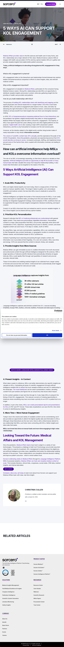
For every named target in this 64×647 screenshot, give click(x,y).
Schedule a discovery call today (13, 473)
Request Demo (50, 4)
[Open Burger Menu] (60, 4)
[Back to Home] (9, 5)
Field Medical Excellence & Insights (12, 588)
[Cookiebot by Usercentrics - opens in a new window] (55, 311)
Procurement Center (39, 601)
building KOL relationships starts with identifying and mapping (33, 102)
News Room (5, 625)
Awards (4, 622)
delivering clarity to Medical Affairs (21, 459)
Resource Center (38, 585)
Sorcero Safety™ (38, 570)
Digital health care (15, 125)
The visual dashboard (20, 389)
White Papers (37, 598)
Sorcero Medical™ (38, 564)
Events (4, 632)
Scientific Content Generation (10, 598)
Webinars (36, 591)
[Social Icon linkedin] (38, 4)
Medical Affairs (30, 89)
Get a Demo (8, 469)
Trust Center (37, 605)
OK (47, 335)
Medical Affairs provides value (13, 56)
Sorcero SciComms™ (39, 567)
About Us (4, 618)
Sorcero (5, 459)
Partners (4, 628)
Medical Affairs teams (24, 445)
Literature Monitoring (8, 601)
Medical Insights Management (10, 585)
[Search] (42, 4)
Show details (55, 330)
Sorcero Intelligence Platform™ (42, 574)
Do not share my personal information (16, 335)
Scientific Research (39, 595)
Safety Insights (6, 605)
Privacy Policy (26, 645)
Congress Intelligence (8, 591)
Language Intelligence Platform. (50, 459)
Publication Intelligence (8, 595)
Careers (4, 635)
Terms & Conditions (36, 645)
